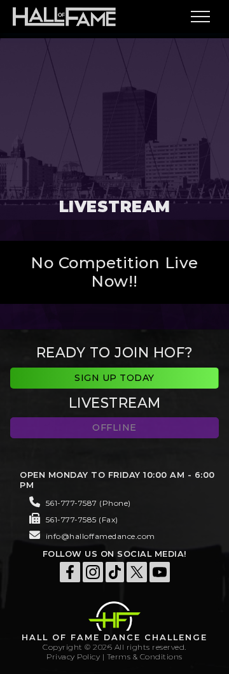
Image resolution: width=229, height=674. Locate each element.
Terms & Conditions (145, 656)
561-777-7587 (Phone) (88, 503)
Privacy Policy (73, 656)
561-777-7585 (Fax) (82, 519)
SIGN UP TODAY (114, 378)
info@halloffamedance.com (100, 536)
